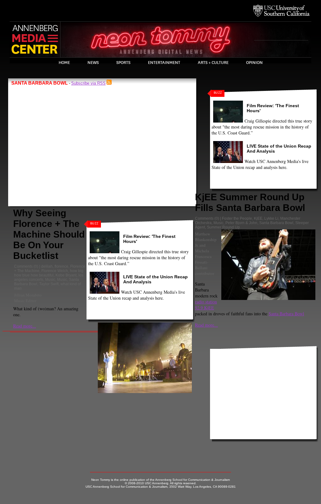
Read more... (24, 326)
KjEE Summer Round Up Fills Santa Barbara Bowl (250, 202)
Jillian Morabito (28, 295)
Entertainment (164, 62)
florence (61, 266)
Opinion (254, 62)
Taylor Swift (49, 284)
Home (64, 62)
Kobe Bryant (65, 275)
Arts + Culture (213, 62)
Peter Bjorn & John (241, 223)
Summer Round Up (223, 227)
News (93, 62)
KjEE (258, 218)
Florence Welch (54, 271)
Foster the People (237, 218)
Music (50, 279)
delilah (47, 266)
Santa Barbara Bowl (276, 223)
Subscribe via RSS (88, 83)
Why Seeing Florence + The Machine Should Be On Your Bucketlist (49, 234)
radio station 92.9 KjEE (206, 305)
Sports (123, 62)
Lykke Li (271, 218)
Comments (23, 266)
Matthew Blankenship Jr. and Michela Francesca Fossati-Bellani (206, 250)
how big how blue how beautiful (48, 273)
